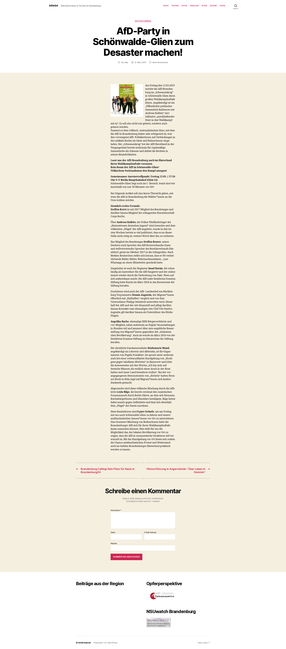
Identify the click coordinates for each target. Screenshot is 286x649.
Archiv (204, 5)
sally (126, 62)
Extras (184, 5)
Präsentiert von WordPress (105, 643)
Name (113, 532)
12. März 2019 (140, 62)
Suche (222, 5)
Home (165, 5)
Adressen (194, 5)
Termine (175, 5)
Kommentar (116, 510)
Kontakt (213, 5)
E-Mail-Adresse (150, 532)
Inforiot (53, 5)
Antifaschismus (143, 21)
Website (114, 543)
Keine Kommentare (160, 62)
